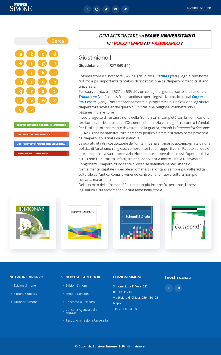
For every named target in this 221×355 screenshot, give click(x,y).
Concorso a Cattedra (80, 301)
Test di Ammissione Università (87, 320)
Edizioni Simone (25, 285)
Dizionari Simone (199, 8)
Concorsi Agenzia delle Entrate (81, 311)
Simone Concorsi (26, 293)
